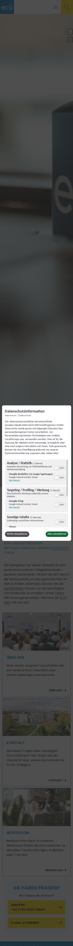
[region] (36, 493)
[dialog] (36, 473)
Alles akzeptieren (56, 534)
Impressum (10, 415)
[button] (56, 468)
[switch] (60, 467)
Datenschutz (24, 415)
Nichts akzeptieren (17, 534)
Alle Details (14, 481)
